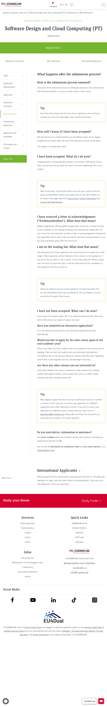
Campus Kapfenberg (87, 198)
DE (61, 4)
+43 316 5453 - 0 (80, 567)
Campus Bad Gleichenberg (51, 202)
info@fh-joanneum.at (79, 572)
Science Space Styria (32, 627)
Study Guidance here (45, 450)
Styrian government (41, 634)
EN (66, 4)
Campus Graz (72, 198)
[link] (27, 523)
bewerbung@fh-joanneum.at (52, 414)
